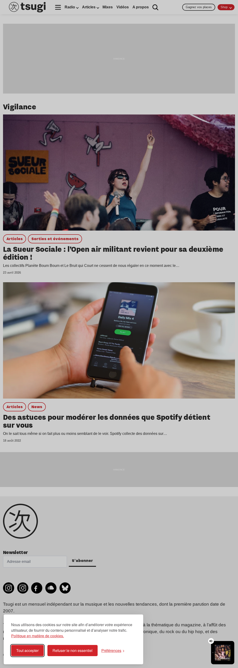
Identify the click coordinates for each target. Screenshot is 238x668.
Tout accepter (27, 650)
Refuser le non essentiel (73, 650)
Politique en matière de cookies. (37, 635)
